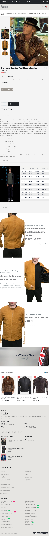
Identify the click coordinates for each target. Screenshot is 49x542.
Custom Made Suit (3, 489)
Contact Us (3, 471)
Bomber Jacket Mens (5, 525)
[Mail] (11, 109)
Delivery (26, 474)
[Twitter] (4, 109)
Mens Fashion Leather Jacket (8, 501)
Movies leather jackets (6, 13)
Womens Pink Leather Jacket (32, 505)
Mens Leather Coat (4, 507)
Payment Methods (28, 470)
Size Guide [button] (5, 160)
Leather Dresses (4, 519)
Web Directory (28, 479)
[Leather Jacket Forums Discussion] (20, 431)
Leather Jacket (32, 85)
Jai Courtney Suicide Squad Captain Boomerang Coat (19, 448)
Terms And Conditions (5, 474)
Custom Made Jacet (4, 486)
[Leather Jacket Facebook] (2, 432)
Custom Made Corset (4, 492)
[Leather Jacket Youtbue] (14, 432)
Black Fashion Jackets (29, 521)
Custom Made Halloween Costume (7, 487)
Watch (23, 358)
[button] (32, 6)
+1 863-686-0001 (27, 424)
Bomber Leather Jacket (5, 521)
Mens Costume (5, 510)
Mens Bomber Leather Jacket (6, 502)
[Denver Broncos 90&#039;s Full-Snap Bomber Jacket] (3, 457)
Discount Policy (28, 476)
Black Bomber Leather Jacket (30, 510)
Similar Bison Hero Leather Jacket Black (26, 397)
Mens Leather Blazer (5, 505)
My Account (3, 473)
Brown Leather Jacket (5, 522)
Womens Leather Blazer (5, 516)
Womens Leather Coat (5, 515)
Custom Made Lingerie (4, 493)
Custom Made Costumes (5, 490)
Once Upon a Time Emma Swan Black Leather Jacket (19, 440)
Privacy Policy (3, 476)
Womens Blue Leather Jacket (32, 507)
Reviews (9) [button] (5, 207)
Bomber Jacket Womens (29, 501)
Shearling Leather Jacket (30, 502)
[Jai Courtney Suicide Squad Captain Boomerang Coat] (3, 449)
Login (26, 480)
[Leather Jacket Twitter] (5, 432)
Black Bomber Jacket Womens (31, 516)
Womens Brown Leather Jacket (7, 527)
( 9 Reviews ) (9, 72)
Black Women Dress (29, 524)
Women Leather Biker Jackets (6, 513)
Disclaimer (3, 477)
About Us (2, 470)
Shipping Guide (28, 471)
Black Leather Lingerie (29, 525)
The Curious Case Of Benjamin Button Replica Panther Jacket (15, 397)
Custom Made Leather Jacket (5, 484)
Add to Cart (14, 104)
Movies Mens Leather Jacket (19, 13)
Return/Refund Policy (29, 473)
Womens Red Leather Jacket (30, 504)
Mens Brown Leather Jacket (6, 524)
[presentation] (12, 41)
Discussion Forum (28, 477)
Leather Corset (5, 518)
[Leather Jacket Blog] (17, 432)
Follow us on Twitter (30, 440)
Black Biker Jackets (28, 518)
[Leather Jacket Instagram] (8, 432)
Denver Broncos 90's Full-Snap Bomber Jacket (17, 456)
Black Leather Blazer (29, 519)
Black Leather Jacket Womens (30, 515)
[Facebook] (2, 109)
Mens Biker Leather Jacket (6, 504)
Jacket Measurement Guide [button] (10, 204)
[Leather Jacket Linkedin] (11, 432)
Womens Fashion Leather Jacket (8, 512)
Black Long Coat (29, 522)
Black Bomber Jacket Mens (30, 513)
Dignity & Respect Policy (5, 479)
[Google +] (9, 109)
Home (2, 11)
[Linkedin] (7, 109)
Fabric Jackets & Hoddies (5, 508)
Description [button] (6, 115)
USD (43, 1)
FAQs (2, 480)
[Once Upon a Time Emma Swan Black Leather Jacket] (3, 441)
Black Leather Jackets (29, 508)
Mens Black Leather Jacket (30, 512)
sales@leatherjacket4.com (6, 427)
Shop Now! (29, 1)
